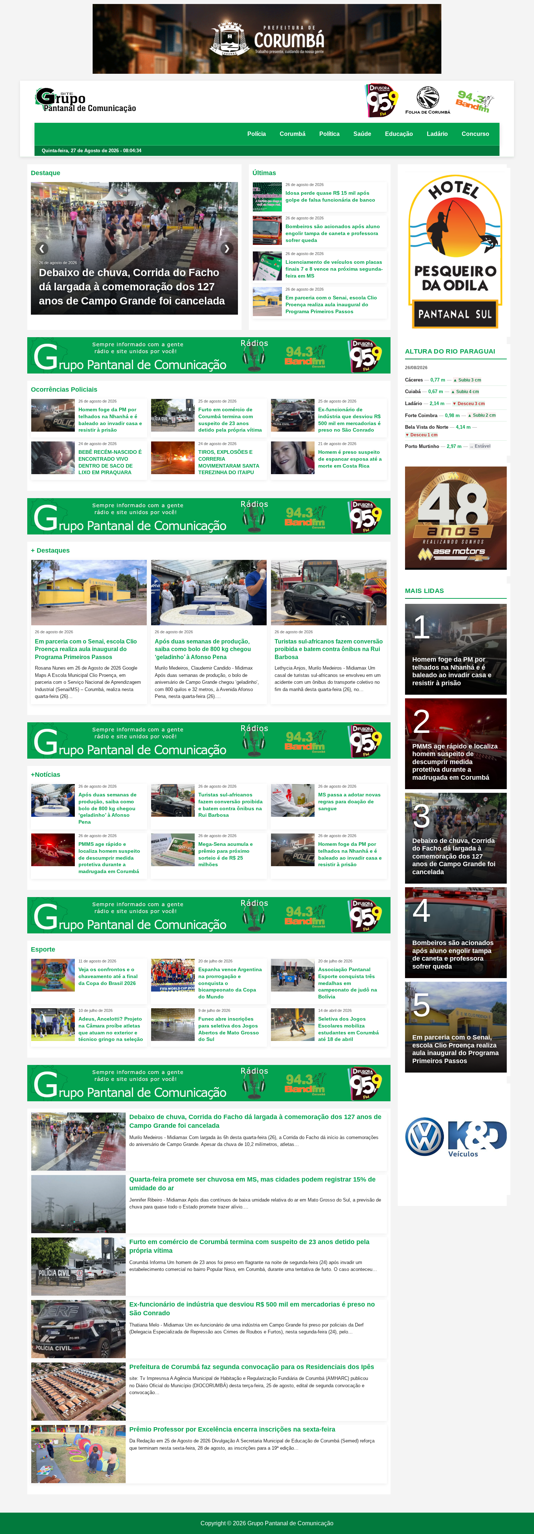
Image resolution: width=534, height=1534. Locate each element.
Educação (399, 134)
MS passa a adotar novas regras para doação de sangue (349, 801)
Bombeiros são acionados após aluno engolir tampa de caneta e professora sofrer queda (333, 233)
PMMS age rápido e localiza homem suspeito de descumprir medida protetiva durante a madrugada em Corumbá (109, 858)
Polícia (256, 134)
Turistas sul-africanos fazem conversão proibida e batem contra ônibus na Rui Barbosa (329, 649)
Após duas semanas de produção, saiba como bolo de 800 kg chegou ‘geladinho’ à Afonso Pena (203, 649)
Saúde (362, 134)
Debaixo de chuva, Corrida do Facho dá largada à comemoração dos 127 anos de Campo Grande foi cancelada (132, 286)
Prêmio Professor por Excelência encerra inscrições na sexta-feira (232, 1429)
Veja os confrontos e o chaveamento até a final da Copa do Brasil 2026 (108, 976)
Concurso (475, 134)
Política (329, 134)
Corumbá (293, 134)
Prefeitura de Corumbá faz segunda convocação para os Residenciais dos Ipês (251, 1366)
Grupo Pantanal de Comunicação (290, 1523)
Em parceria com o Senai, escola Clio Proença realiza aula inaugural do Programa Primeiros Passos (331, 304)
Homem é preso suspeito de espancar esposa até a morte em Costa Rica (350, 459)
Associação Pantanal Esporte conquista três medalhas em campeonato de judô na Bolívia (347, 983)
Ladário (437, 134)
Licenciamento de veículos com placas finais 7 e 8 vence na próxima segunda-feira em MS (334, 269)
